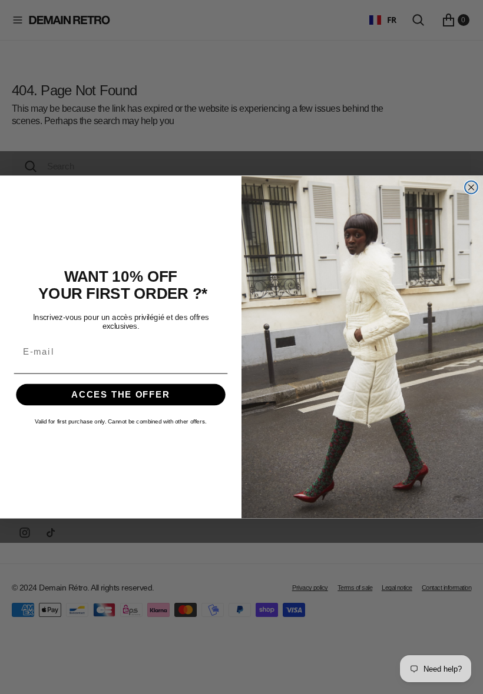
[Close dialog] (471, 187)
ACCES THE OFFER (120, 394)
